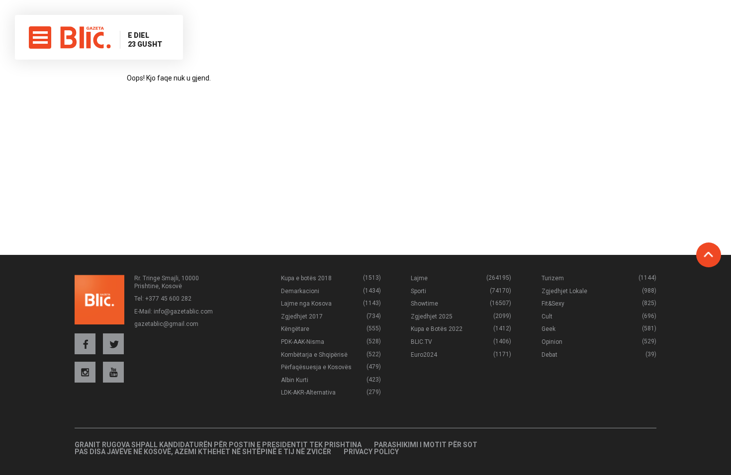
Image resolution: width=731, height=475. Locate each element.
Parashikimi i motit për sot (425, 445)
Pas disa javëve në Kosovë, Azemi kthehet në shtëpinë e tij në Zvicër (203, 452)
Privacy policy (371, 452)
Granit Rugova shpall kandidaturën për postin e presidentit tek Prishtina (218, 445)
